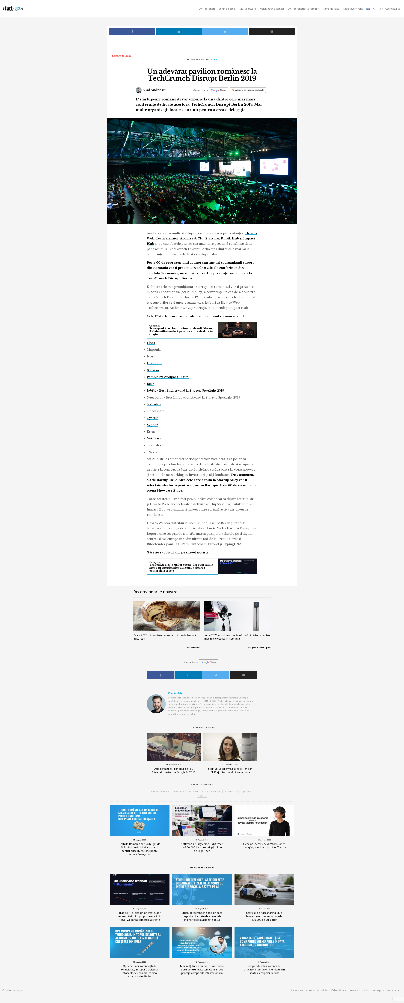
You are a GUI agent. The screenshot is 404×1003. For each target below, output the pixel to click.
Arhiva (386, 990)
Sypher (152, 425)
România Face (331, 8)
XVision (153, 370)
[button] (374, 9)
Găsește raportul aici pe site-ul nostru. (178, 552)
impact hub (178, 791)
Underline (154, 363)
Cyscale (152, 418)
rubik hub (216, 791)
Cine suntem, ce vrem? (302, 990)
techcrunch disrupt (160, 791)
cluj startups (247, 791)
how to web (193, 791)
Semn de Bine (227, 8)
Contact (396, 990)
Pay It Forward (247, 8)
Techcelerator (167, 238)
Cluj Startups (208, 238)
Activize (187, 238)
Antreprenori (207, 8)
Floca (151, 343)
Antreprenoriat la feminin (303, 8)
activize (202, 796)
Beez (150, 384)
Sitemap (376, 990)
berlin (205, 791)
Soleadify (154, 404)
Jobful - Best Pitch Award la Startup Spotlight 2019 (185, 390)
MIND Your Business (272, 8)
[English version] (368, 9)
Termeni (358, 990)
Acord (331, 990)
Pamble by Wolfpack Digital (168, 377)
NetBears (154, 438)
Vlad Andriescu (154, 90)
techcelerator (230, 791)
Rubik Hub (230, 238)
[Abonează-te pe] (218, 90)
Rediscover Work (353, 8)
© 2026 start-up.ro (13, 990)
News (214, 59)
